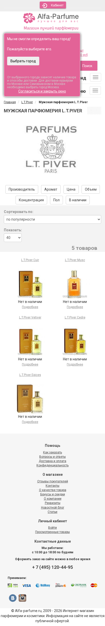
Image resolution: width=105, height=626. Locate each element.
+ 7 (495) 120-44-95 (52, 567)
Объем (91, 189)
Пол (56, 200)
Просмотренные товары (52, 532)
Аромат (50, 189)
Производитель (22, 189)
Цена (71, 189)
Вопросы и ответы (52, 457)
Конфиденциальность (52, 465)
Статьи (52, 512)
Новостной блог (52, 507)
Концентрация (31, 200)
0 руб (84, 55)
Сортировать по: (18, 212)
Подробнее (30, 307)
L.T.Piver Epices (30, 375)
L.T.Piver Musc (75, 260)
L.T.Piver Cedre (75, 317)
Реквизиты (52, 503)
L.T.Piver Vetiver (30, 317)
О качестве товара (52, 490)
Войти (52, 527)
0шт (81, 50)
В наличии (77, 200)
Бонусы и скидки (52, 494)
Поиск (87, 66)
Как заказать (52, 452)
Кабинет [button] (57, 5)
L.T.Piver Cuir (30, 260)
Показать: (13, 230)
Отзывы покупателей (52, 481)
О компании (52, 498)
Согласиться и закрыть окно (42, 91)
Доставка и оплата (52, 461)
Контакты (52, 485)
